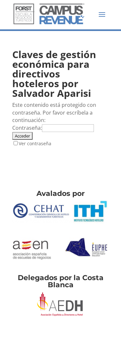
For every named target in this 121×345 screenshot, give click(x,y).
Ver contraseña (35, 143)
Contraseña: (27, 127)
